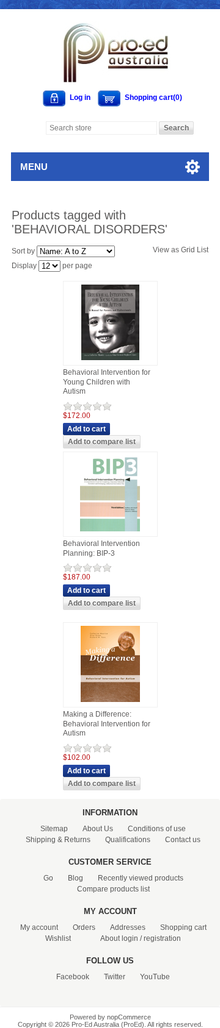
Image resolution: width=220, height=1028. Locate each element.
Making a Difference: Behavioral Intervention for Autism (106, 723)
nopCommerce (129, 1017)
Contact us (182, 839)
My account (39, 927)
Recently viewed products (140, 878)
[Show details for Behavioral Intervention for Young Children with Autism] (110, 360)
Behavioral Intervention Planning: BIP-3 (101, 548)
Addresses (127, 927)
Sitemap (54, 828)
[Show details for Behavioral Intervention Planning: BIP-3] (110, 532)
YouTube (155, 977)
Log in (80, 97)
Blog (75, 878)
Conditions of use (157, 828)
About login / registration (140, 938)
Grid (188, 250)
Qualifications (127, 839)
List (202, 250)
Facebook (72, 977)
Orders (84, 927)
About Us (97, 828)
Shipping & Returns (58, 839)
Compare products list (113, 889)
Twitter (114, 977)
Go (48, 878)
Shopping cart (183, 927)
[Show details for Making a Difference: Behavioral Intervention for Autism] (110, 702)
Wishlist (58, 938)
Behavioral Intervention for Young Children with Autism (106, 381)
